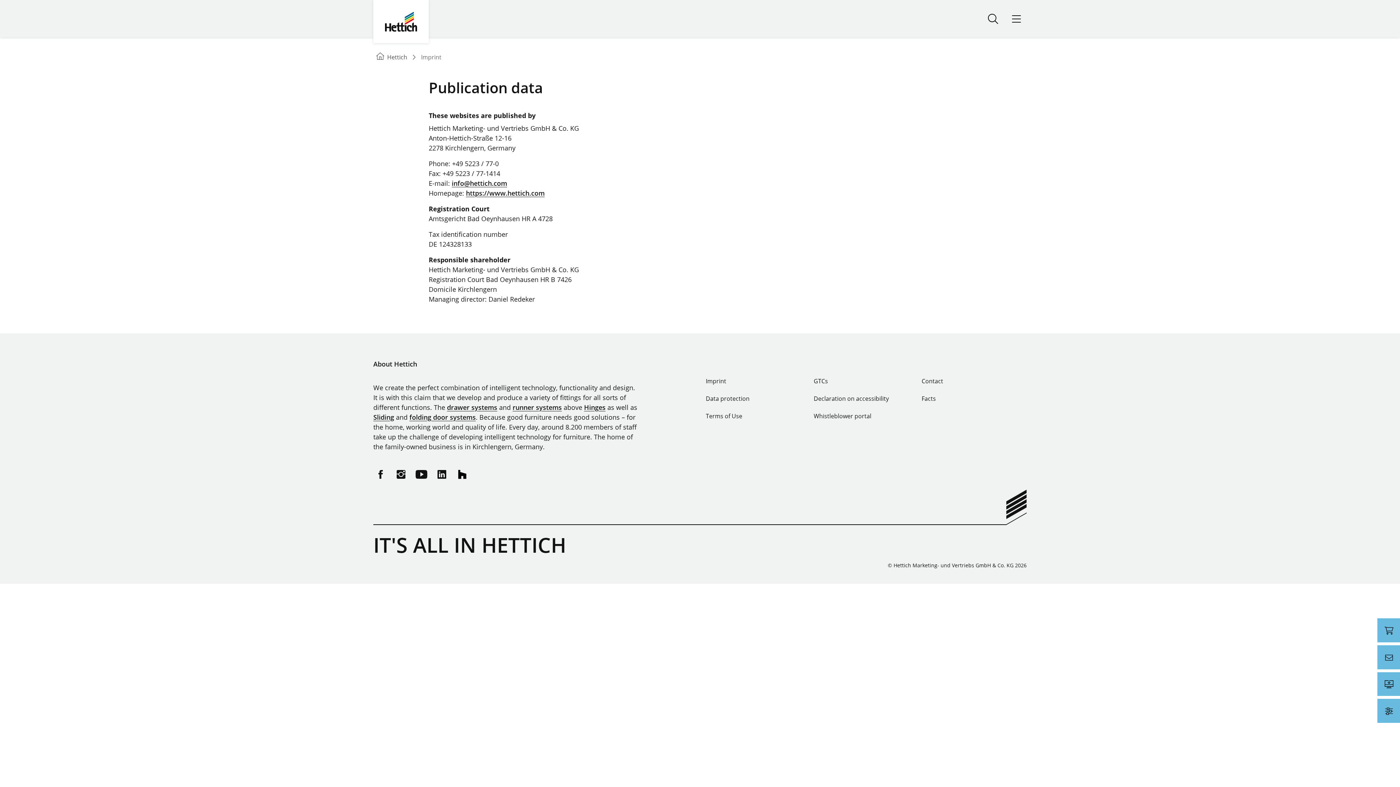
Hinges (595, 407)
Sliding (383, 417)
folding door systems (442, 417)
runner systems (537, 407)
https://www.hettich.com (505, 193)
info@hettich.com (479, 183)
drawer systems (472, 407)
